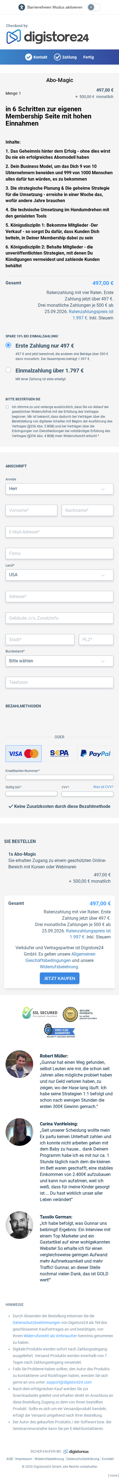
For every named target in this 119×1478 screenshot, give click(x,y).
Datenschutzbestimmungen (36, 1322)
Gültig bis (13, 787)
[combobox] (59, 596)
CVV (65, 787)
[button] (103, 489)
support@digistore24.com (69, 1382)
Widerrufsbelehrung (59, 966)
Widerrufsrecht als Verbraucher (50, 1336)
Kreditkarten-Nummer (22, 771)
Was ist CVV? (103, 787)
